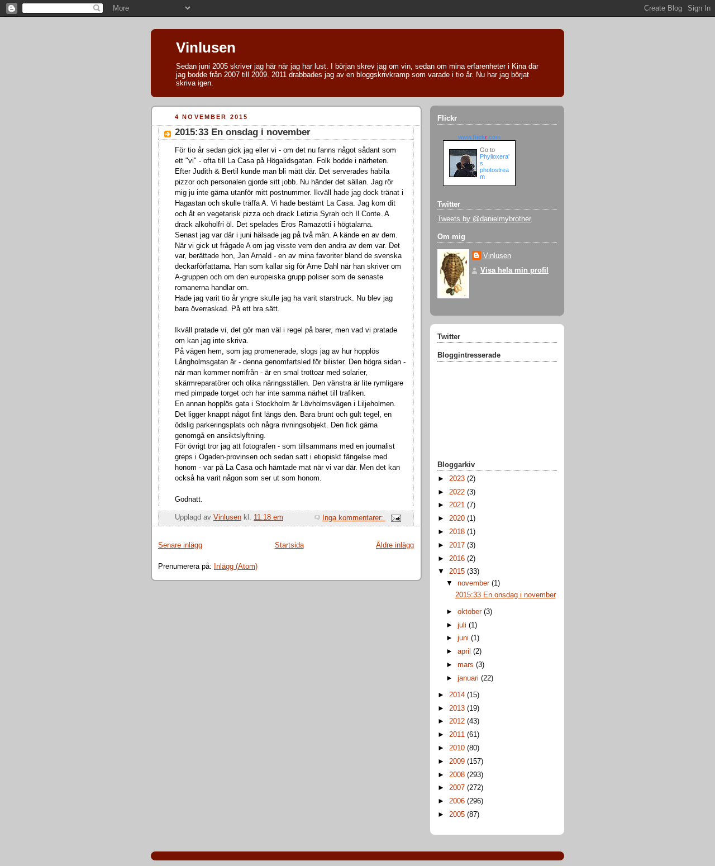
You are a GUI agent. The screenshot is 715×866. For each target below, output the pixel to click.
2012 (458, 721)
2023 (458, 479)
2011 (458, 735)
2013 (458, 708)
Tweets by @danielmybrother (484, 219)
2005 (458, 815)
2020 (458, 518)
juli (463, 625)
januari (469, 678)
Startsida (289, 545)
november (474, 583)
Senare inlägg (180, 545)
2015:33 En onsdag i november (243, 132)
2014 (458, 695)
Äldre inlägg (395, 545)
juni (464, 638)
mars (466, 665)
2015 (458, 571)
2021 (458, 505)
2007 (458, 788)
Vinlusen (206, 47)
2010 (458, 748)
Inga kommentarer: (353, 518)
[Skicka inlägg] (395, 518)
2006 (458, 801)
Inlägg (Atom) (236, 566)
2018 (458, 532)
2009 (458, 761)
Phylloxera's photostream (494, 166)
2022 (458, 492)
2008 (458, 775)
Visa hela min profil (514, 270)
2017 (458, 545)
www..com (479, 137)
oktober (470, 612)
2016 (458, 559)
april (465, 651)
